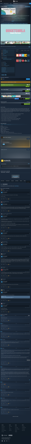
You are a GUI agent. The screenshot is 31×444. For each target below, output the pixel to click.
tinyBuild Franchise (9, 5)
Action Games (5, 5)
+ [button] (27, 23)
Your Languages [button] (5, 184)
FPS (5, 23)
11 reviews (4, 202)
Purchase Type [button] (7, 180)
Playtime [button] (21, 180)
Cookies (16, 430)
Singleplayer (23, 23)
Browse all (28, 101)
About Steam (3, 426)
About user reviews (3, 172)
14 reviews (7, 242)
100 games (4, 231)
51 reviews (7, 190)
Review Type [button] (2, 180)
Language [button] (12, 180)
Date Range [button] (16, 180)
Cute (6, 23)
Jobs (9, 427)
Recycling (10, 430)
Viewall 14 (28, 55)
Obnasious (4, 303)
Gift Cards (3, 431)
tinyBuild (13, 21)
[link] (22, 98)
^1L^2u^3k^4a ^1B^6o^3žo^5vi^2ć (7, 213)
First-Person (20, 23)
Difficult (8, 23)
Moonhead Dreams (5, 241)
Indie (1, 23)
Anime (26, 23)
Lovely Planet (7, 65)
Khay (3, 189)
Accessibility (16, 427)
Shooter (18, 23)
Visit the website (3, 67)
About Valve (10, 426)
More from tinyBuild (7, 137)
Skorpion (4, 230)
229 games (4, 214)
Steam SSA (3, 427)
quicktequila (13, 20)
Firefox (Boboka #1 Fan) (6, 201)
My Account (23, 430)
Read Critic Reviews (7, 161)
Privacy (16, 426)
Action (3, 23)
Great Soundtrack (12, 23)
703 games (4, 190)
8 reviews (4, 254)
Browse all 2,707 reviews (15, 416)
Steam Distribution (4, 430)
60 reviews (7, 214)
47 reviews (7, 231)
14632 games (4, 290)
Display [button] (25, 180)
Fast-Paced (15, 23)
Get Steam (23, 426)
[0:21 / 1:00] (15, 32)
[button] (1, 3)
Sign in (1, 46)
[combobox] (21, 3)
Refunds (16, 431)
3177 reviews (7, 290)
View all (28, 163)
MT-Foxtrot (4, 267)
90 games (4, 242)
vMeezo (4, 289)
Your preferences (8, 172)
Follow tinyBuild (6, 142)
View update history (4, 68)
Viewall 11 (28, 60)
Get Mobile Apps (24, 427)
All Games (2, 5)
